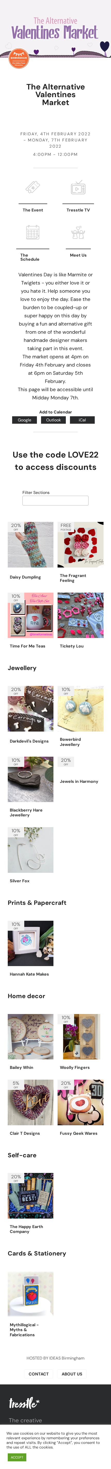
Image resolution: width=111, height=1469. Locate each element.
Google (24, 420)
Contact (39, 1374)
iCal (82, 420)
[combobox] (55, 500)
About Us (72, 1374)
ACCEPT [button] (17, 1457)
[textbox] (25, 500)
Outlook (53, 420)
